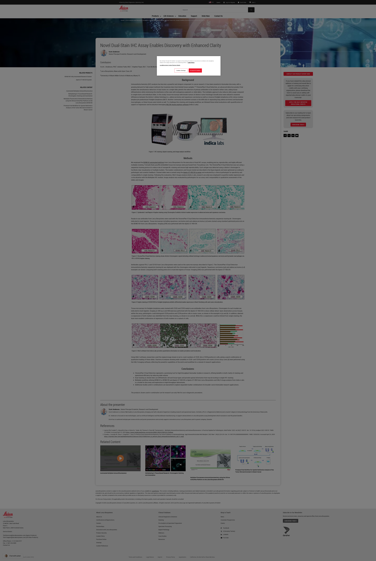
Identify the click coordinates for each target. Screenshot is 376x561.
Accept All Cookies (195, 70)
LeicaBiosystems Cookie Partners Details (170, 65)
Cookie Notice (191, 62)
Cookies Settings (181, 70)
